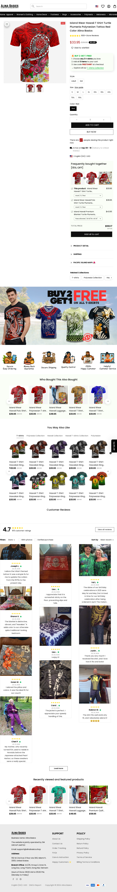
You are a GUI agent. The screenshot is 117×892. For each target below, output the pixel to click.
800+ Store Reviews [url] (90, 35)
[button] (114, 446)
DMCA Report (35, 885)
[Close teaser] (110, 453)
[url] (95, 68)
